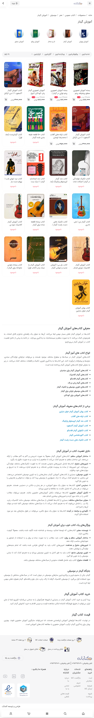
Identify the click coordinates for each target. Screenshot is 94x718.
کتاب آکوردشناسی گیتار (78, 443)
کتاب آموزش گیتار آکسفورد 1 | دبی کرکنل (81, 136)
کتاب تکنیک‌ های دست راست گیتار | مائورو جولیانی (60, 223)
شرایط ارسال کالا (88, 696)
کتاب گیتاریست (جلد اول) (13, 136)
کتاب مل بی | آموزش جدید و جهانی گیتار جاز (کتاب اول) (59, 266)
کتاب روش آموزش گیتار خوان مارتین (83, 309)
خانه (90, 15)
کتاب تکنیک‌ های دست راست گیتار (74, 448)
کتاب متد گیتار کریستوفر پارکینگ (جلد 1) (58, 180)
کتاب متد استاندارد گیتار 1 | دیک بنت (37, 180)
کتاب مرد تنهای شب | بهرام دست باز (13, 180)
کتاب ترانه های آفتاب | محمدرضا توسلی (58, 136)
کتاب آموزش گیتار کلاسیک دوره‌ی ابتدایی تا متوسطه (81, 266)
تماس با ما (66, 696)
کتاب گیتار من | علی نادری (82, 223)
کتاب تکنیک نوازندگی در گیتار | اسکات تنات (81, 180)
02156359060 (54, 672)
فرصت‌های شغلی (65, 704)
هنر (60, 15)
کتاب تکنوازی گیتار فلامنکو (77, 439)
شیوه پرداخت (89, 704)
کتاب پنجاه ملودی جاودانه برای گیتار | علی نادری (14, 266)
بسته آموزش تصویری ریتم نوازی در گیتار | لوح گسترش (59, 92)
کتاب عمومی (70, 15)
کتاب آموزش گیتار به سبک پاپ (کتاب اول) (36, 266)
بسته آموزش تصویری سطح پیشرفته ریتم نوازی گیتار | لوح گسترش (81, 92)
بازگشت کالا (76, 686)
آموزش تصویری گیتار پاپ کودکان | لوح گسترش (36, 92)
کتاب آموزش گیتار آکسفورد (77, 434)
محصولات (82, 15)
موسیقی (53, 15)
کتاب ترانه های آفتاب (79, 424)
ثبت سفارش (89, 688)
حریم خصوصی (77, 693)
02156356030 (77, 672)
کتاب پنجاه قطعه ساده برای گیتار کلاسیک (38, 223)
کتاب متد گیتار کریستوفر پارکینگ (75, 429)
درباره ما (67, 688)
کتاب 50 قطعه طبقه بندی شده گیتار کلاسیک (37, 136)
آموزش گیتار (42, 15)
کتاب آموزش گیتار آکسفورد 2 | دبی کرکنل (13, 92)
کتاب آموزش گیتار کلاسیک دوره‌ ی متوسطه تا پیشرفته (14, 223)
